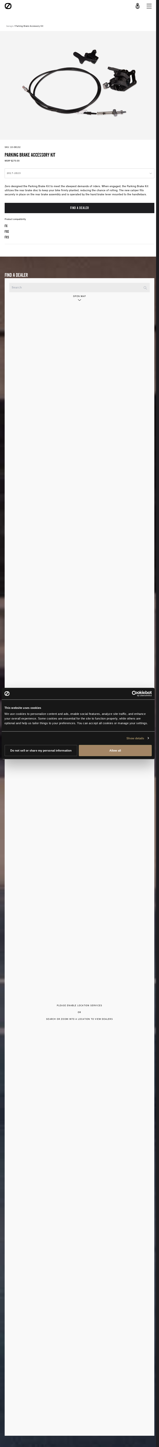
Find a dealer (79, 208)
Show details (135, 738)
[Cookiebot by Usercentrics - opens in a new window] (135, 693)
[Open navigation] (149, 6)
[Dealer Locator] (138, 6)
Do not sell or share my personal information (41, 750)
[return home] (8, 6)
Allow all (115, 750)
